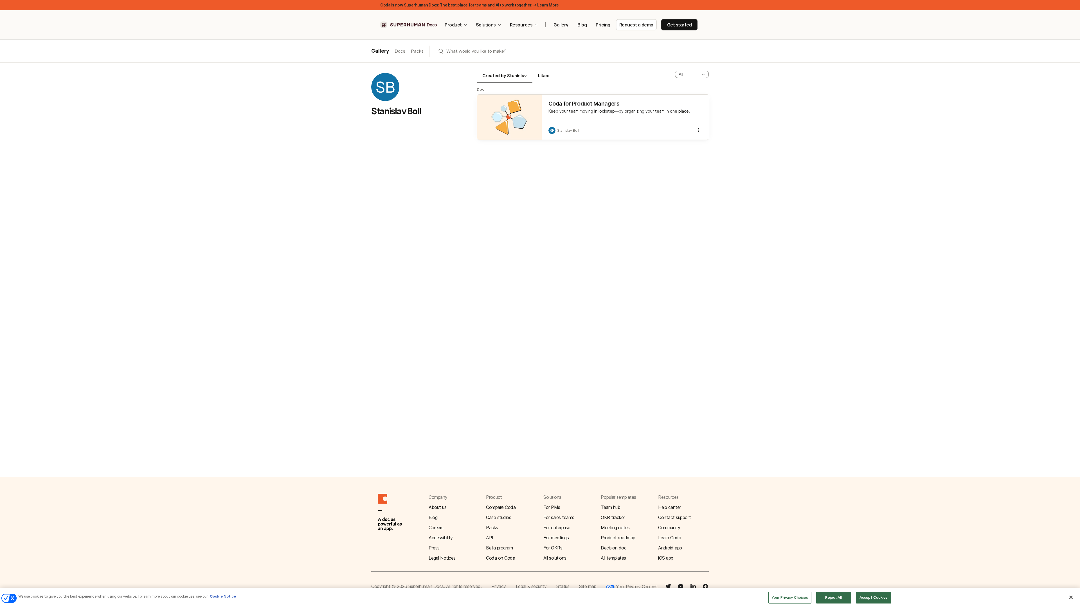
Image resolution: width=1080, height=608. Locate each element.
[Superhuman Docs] (409, 24)
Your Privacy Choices (636, 586)
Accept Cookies (874, 597)
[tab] (504, 78)
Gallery (561, 25)
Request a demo (636, 25)
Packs (417, 51)
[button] (692, 74)
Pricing (603, 25)
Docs (400, 51)
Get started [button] (679, 25)
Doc (481, 89)
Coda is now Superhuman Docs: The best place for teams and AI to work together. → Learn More (469, 5)
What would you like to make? (476, 51)
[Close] (1071, 597)
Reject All (833, 597)
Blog (582, 25)
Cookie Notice (223, 596)
